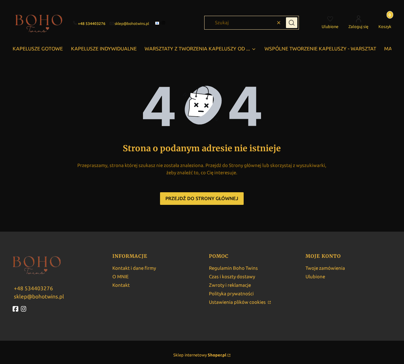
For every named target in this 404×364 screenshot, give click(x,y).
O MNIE (120, 276)
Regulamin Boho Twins (233, 268)
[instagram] (164, 23)
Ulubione (315, 276)
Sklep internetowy (199, 355)
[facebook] (157, 23)
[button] (291, 22)
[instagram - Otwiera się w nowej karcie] (24, 309)
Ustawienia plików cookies (238, 302)
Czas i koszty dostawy (232, 276)
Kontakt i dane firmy (134, 268)
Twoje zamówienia (325, 268)
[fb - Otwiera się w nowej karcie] (16, 309)
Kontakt (121, 285)
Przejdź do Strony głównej (201, 198)
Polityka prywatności (231, 293)
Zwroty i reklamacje (230, 285)
